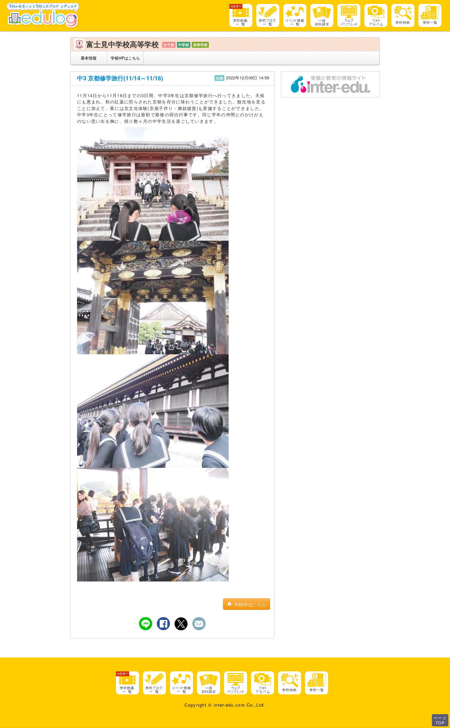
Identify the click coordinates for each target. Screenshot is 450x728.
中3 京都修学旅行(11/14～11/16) (120, 78)
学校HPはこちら (125, 58)
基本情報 (89, 58)
